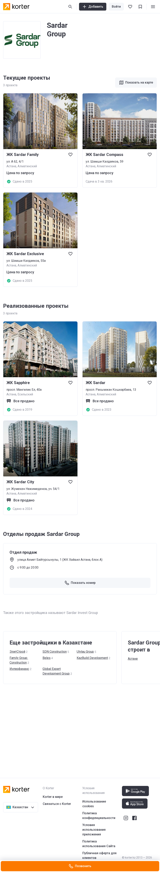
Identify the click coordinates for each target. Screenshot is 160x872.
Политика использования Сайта (98, 844)
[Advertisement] (80, 727)
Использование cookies (94, 804)
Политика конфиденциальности (98, 815)
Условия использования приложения (94, 829)
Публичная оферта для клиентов (99, 855)
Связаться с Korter (57, 804)
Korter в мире (53, 797)
